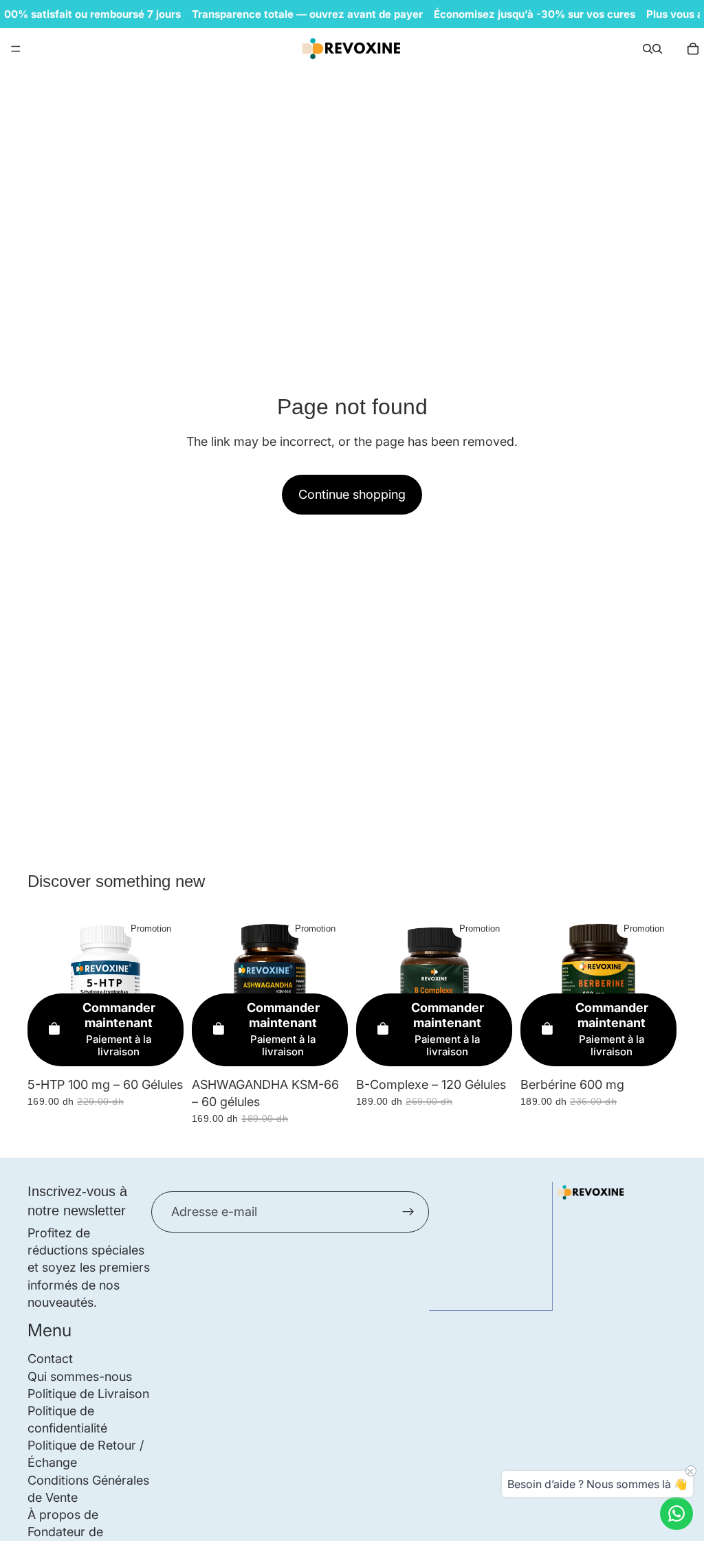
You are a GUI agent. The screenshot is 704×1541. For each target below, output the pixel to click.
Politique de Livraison (88, 1393)
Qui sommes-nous (80, 1376)
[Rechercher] (647, 49)
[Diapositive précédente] (535, 992)
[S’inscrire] (408, 1211)
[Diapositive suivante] (661, 992)
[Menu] (16, 49)
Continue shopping (352, 494)
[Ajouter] (162, 1049)
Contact (50, 1358)
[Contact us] (676, 1513)
